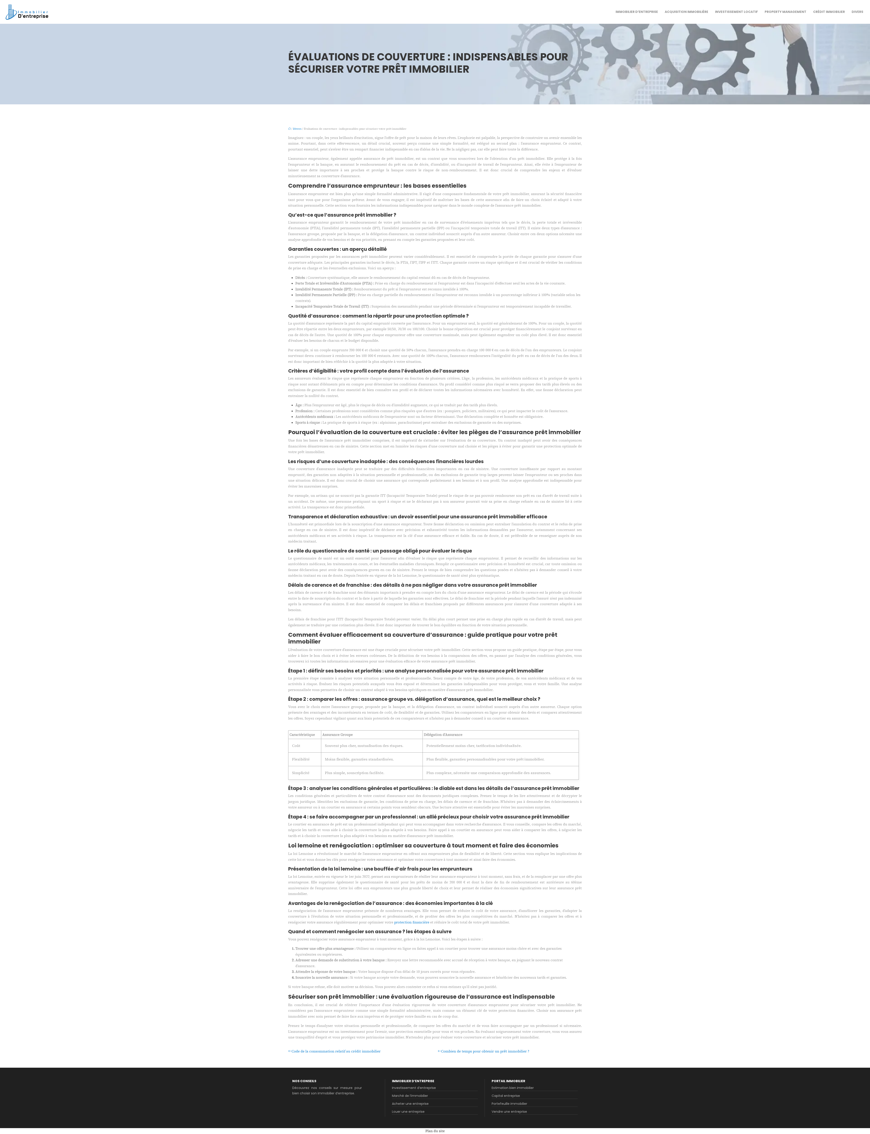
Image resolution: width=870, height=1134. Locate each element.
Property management (785, 12)
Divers (857, 12)
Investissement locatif (736, 12)
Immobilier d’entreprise (637, 12)
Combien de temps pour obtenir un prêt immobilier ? (485, 1051)
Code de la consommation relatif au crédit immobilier (336, 1051)
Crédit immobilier (829, 12)
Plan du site (435, 1131)
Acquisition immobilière (686, 12)
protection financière (411, 922)
